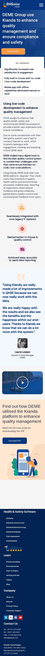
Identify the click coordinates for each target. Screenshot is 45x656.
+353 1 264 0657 (13, 632)
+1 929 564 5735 (14, 635)
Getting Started (12, 575)
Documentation (12, 566)
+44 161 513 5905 (14, 629)
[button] (22, 382)
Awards (9, 602)
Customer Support (13, 611)
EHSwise (9, 518)
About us (9, 597)
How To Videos (12, 571)
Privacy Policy (12, 606)
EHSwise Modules (13, 532)
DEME (6, 118)
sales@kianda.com (11, 638)
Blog (8, 584)
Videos (9, 580)
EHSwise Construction (15, 523)
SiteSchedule (11, 541)
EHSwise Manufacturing (16, 527)
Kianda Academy (13, 562)
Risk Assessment (13, 536)
